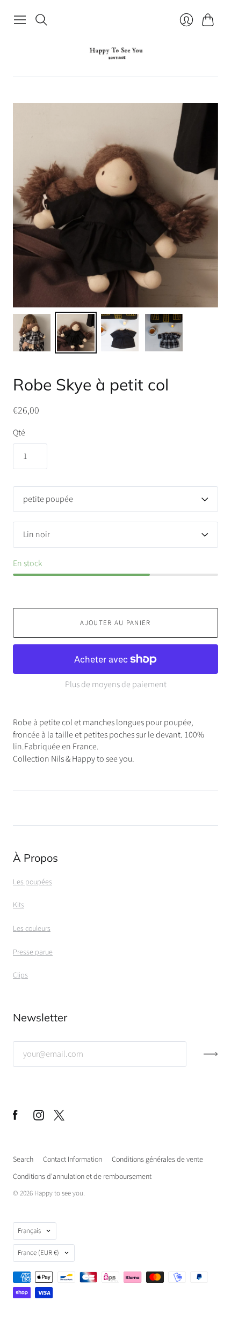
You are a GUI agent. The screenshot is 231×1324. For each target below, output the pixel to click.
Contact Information (72, 1159)
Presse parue (33, 952)
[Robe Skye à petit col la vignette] (31, 332)
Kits (18, 905)
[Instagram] (38, 1118)
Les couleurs (31, 928)
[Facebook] (15, 1118)
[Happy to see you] (116, 53)
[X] (59, 1118)
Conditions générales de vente (157, 1159)
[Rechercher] (41, 20)
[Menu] (20, 20)
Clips (20, 975)
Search (23, 1159)
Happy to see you (58, 1193)
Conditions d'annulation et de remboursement (82, 1176)
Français (29, 1231)
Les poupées (32, 882)
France (38, 1253)
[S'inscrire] (211, 1058)
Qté (19, 433)
